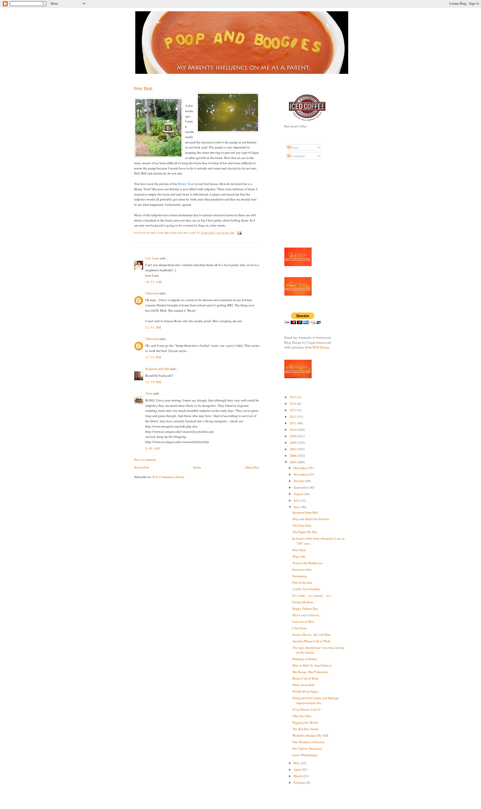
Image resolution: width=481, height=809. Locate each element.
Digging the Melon (305, 722)
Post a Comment (145, 459)
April (297, 769)
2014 (293, 403)
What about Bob (303, 685)
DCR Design (320, 347)
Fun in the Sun (302, 582)
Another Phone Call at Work (311, 641)
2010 (293, 429)
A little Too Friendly (306, 589)
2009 (293, 436)
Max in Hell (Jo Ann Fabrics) (312, 665)
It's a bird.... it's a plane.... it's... (312, 595)
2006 (293, 455)
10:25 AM (153, 282)
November (301, 474)
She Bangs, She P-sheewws (310, 672)
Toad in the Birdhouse (307, 563)
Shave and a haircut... (307, 615)
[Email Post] (239, 233)
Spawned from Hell (305, 512)
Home (197, 467)
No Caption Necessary (307, 748)
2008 (293, 442)
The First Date (301, 525)
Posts (294, 147)
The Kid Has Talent (305, 729)
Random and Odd (157, 368)
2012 (293, 416)
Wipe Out (298, 556)
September (301, 487)
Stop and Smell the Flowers (310, 519)
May (297, 763)
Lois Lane (152, 258)
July (297, 500)
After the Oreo (302, 716)
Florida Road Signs (305, 691)
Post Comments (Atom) (168, 477)
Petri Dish (143, 88)
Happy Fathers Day (305, 608)
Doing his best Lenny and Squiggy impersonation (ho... (315, 700)
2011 (293, 423)
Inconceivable (302, 569)
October (299, 481)
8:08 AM (152, 448)
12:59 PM (153, 382)
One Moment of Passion (308, 742)
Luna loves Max (303, 621)
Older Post (252, 467)
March (298, 776)
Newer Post (141, 467)
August (299, 494)
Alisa (148, 393)
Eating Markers (303, 602)
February (300, 782)
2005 (293, 462)
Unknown (152, 293)
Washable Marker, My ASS (310, 735)
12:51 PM (153, 327)
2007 (293, 449)
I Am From (299, 628)
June (297, 507)
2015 (293, 397)
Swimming (299, 576)
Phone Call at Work (305, 678)
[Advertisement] (299, 206)
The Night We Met (304, 532)
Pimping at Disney (304, 659)
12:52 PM (153, 357)
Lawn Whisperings (305, 755)
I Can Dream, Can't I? (306, 709)
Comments (298, 156)
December (301, 468)
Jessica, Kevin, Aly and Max (312, 634)
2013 (293, 410)
